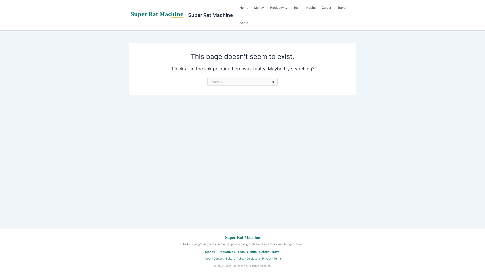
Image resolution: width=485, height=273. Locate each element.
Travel (341, 7)
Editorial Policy (235, 258)
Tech (296, 7)
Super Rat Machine (210, 15)
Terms (278, 258)
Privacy (266, 258)
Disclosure (253, 258)
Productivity (278, 7)
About (244, 23)
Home (244, 7)
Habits (311, 7)
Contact (219, 258)
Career (326, 7)
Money (259, 7)
